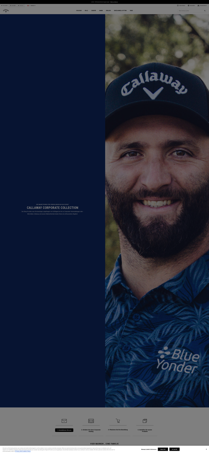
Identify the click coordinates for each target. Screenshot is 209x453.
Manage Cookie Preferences (148, 449)
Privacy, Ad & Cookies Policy (22, 451)
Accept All (174, 449)
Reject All (162, 449)
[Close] (206, 449)
